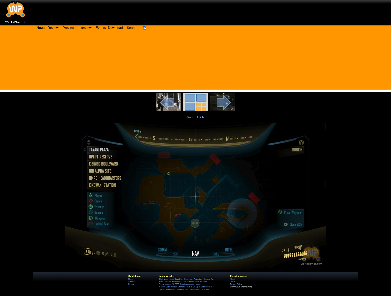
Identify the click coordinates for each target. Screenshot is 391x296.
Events (101, 28)
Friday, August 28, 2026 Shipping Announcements (180, 284)
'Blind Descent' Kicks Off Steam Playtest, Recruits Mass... (184, 282)
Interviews (86, 28)
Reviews (54, 28)
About (232, 279)
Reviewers (132, 284)
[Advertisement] (195, 61)
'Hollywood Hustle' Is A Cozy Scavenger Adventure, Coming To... (187, 279)
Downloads (116, 28)
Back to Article (195, 117)
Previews (69, 28)
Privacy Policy (236, 284)
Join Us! (233, 282)
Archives (132, 282)
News (130, 279)
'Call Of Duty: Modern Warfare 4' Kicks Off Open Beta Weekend (186, 287)
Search (132, 28)
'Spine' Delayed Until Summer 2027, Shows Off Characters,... (185, 289)
